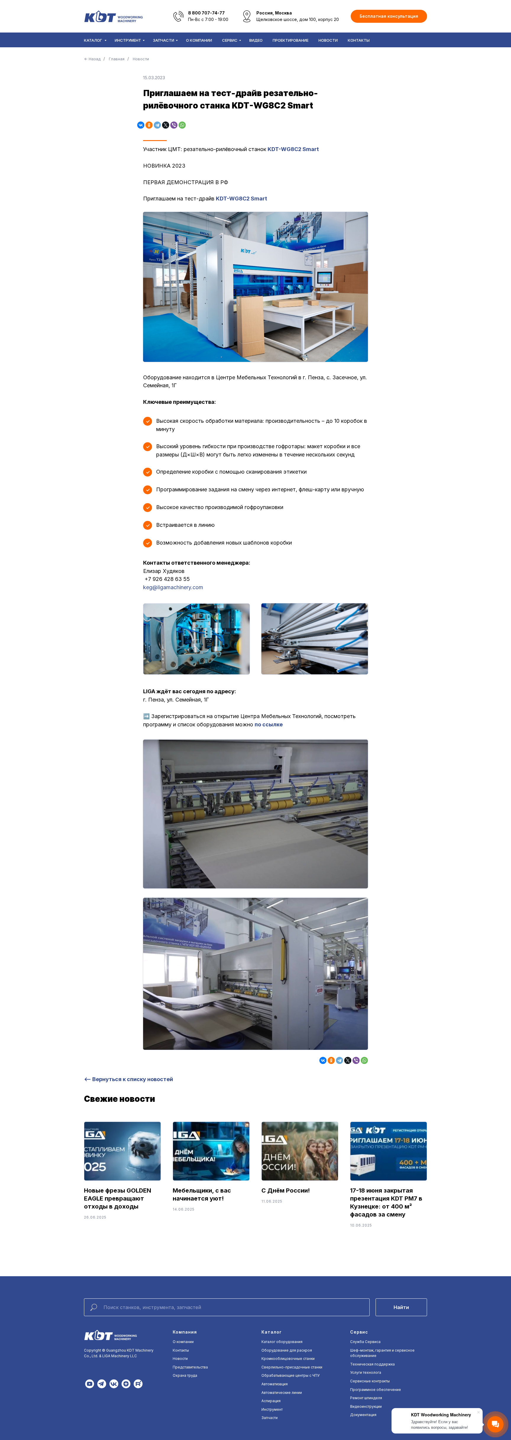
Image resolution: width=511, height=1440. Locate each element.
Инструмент (128, 40)
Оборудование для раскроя (286, 1350)
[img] (89, 1383)
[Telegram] (157, 125)
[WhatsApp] (182, 125)
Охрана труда (185, 1375)
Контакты (359, 40)
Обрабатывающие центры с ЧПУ (290, 1375)
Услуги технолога (365, 1372)
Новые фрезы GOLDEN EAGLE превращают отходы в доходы (117, 1198)
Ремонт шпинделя (366, 1398)
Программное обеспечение (375, 1389)
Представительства (190, 1367)
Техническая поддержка (372, 1364)
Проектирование (290, 40)
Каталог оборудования (282, 1341)
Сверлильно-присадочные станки (291, 1367)
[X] (165, 125)
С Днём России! (285, 1190)
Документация (363, 1415)
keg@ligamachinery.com (173, 587)
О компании (199, 40)
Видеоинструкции (366, 1406)
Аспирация (271, 1401)
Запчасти (163, 40)
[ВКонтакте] (140, 125)
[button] (389, 16)
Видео (256, 40)
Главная (116, 58)
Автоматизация (274, 1384)
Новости (328, 40)
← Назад (92, 58)
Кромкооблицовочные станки (288, 1358)
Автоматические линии (281, 1392)
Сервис (229, 40)
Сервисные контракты (370, 1381)
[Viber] (173, 125)
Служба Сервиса (365, 1341)
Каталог (93, 40)
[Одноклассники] (149, 125)
